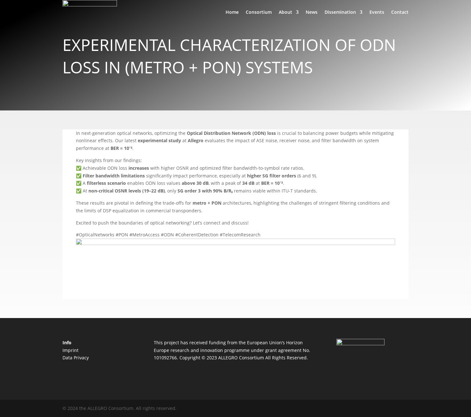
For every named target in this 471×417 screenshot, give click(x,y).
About (285, 12)
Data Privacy (75, 358)
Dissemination (340, 12)
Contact (400, 12)
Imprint (70, 350)
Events (376, 12)
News (312, 12)
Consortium (259, 12)
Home (232, 12)
